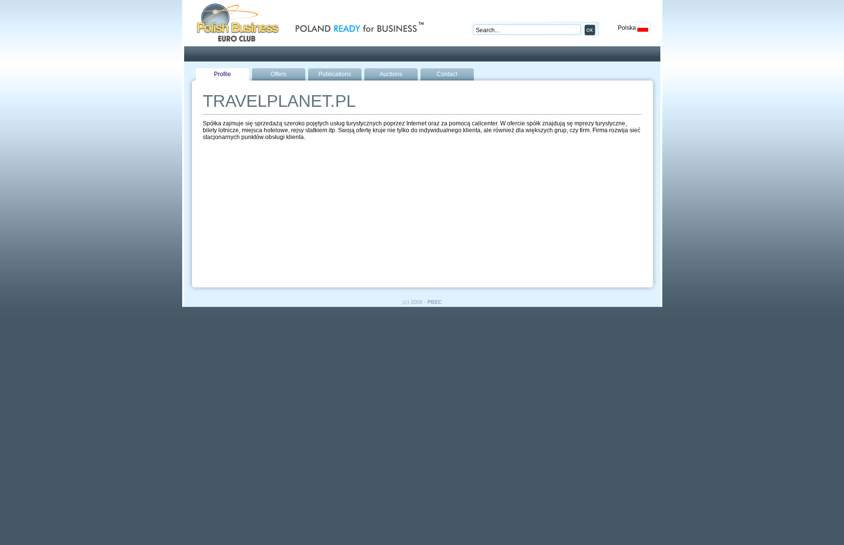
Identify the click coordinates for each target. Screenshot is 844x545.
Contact (447, 74)
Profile (222, 74)
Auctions (391, 74)
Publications (334, 74)
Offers (278, 74)
